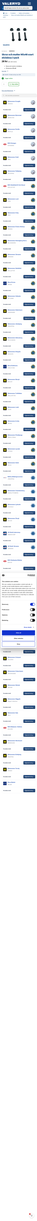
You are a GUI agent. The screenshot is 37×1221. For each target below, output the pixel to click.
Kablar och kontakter (24, 13)
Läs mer (4, 71)
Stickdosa (5, 15)
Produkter (13, 13)
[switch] (32, 609)
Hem (6, 13)
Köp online (15, 84)
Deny (18, 644)
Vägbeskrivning (29, 110)
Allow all (18, 632)
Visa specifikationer (7, 90)
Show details (28, 627)
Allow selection (18, 638)
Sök (29, 15)
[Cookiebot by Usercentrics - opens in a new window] (27, 575)
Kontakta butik (7, 109)
